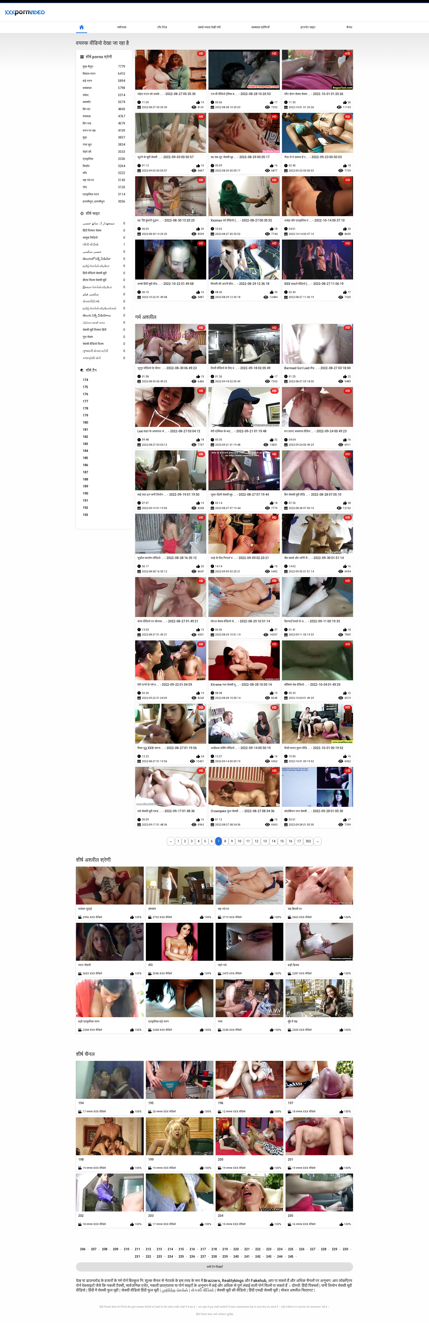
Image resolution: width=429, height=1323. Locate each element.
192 (85, 507)
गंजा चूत (104, 144)
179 (85, 415)
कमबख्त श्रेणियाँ (260, 27)
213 (159, 1249)
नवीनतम (121, 27)
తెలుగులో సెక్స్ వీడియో (104, 259)
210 (126, 1249)
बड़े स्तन (104, 81)
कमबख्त (104, 88)
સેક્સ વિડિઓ (104, 301)
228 (323, 1249)
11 (248, 841)
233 (159, 1256)
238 (214, 1256)
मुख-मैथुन (104, 66)
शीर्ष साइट (93, 213)
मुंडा (104, 137)
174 (85, 380)
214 (170, 1249)
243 (268, 1256)
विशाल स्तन (104, 73)
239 (225, 1256)
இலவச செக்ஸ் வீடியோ (104, 287)
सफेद (104, 95)
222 (258, 1249)
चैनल (349, 27)
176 (85, 394)
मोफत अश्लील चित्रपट (297, 1290)
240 (236, 1256)
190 (85, 493)
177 (85, 401)
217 (203, 1249)
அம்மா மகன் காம (104, 322)
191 (85, 500)
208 (104, 1249)
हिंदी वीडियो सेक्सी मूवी (104, 273)
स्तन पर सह (104, 130)
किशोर (104, 166)
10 (239, 841)
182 (85, 437)
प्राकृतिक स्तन (104, 194)
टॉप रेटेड (162, 27)
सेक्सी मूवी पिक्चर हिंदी (104, 329)
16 (290, 841)
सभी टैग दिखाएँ (215, 1267)
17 (299, 841)
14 (273, 841)
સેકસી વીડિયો (202, 1290)
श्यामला (104, 116)
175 (85, 387)
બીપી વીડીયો (104, 244)
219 (225, 1249)
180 (85, 422)
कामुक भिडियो (104, 237)
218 (214, 1249)
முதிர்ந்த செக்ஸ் (175, 1290)
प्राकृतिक (104, 159)
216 (192, 1249)
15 (282, 841)
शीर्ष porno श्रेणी (99, 56)
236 (192, 1256)
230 (345, 1249)
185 (85, 458)
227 (312, 1249)
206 (82, 1249)
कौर (104, 173)
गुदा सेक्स (104, 337)
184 (85, 451)
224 (279, 1249)
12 (256, 841)
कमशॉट (104, 102)
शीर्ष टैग (91, 370)
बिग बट (104, 109)
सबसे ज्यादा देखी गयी (209, 27)
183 (85, 444)
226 (301, 1249)
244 (279, 1256)
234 (170, 1256)
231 (137, 1256)
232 (148, 1256)
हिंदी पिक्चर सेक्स (104, 230)
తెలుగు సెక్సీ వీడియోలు (104, 315)
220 (236, 1249)
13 (265, 841)
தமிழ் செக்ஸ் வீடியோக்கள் (104, 308)
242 (258, 1256)
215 (181, 1249)
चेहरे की (104, 151)
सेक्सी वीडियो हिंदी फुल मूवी (140, 1290)
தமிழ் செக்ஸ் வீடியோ (104, 266)
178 (85, 408)
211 (137, 1249)
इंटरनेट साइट (308, 27)
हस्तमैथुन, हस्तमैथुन (104, 201)
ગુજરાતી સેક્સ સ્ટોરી (104, 351)
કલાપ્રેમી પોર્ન (104, 358)
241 (247, 1256)
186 (85, 465)
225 (290, 1249)
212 (148, 1249)
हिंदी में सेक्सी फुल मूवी (103, 1290)
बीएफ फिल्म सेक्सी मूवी (104, 280)
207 (93, 1249)
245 (290, 1256)
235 (181, 1256)
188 (85, 479)
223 (268, 1249)
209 (115, 1249)
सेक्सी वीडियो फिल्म (104, 344)
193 (85, 515)
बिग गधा (104, 123)
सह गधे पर (104, 180)
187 (85, 472)
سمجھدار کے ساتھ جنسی (104, 223)
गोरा (104, 187)
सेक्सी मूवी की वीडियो (231, 1290)
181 (85, 429)
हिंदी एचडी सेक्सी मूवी (263, 1290)
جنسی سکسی (104, 251)
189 (85, 486)
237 (203, 1256)
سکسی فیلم (104, 294)
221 (247, 1249)
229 (334, 1249)
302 (308, 841)
